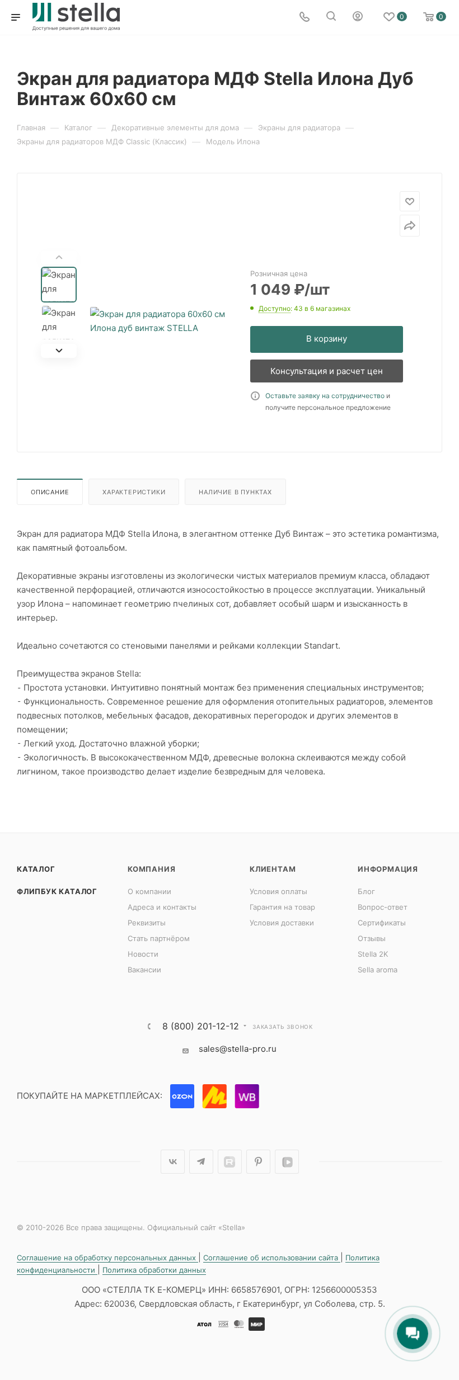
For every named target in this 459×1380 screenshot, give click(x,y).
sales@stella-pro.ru (238, 1048)
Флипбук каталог (57, 891)
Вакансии (144, 969)
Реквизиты (147, 922)
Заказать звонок (282, 1026)
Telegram (201, 1162)
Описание (50, 492)
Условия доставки (282, 922)
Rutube (230, 1162)
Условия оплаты (278, 891)
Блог (366, 891)
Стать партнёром (159, 938)
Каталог (36, 868)
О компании (149, 891)
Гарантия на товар (282, 906)
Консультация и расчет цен (326, 371)
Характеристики (133, 492)
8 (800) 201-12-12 (200, 1026)
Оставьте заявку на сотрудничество (325, 395)
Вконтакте (173, 1162)
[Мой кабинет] (358, 17)
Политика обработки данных (154, 1269)
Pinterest (258, 1162)
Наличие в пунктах (235, 492)
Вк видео (287, 1162)
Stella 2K (373, 953)
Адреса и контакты (162, 906)
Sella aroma (377, 969)
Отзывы (372, 938)
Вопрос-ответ (383, 906)
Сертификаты (382, 922)
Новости (143, 953)
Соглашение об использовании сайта (271, 1257)
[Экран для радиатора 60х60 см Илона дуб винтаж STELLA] (160, 321)
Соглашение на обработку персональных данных (107, 1257)
